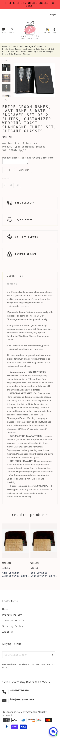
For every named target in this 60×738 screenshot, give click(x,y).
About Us (7, 632)
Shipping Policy (12, 626)
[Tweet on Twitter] (11, 185)
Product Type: (11, 146)
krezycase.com (29, 711)
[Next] (50, 80)
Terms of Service (13, 620)
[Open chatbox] (53, 731)
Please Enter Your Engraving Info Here (28, 157)
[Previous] (17, 80)
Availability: (12, 143)
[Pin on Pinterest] (17, 185)
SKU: (5, 150)
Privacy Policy (12, 614)
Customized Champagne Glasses (27, 46)
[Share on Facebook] (4, 185)
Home (4, 46)
